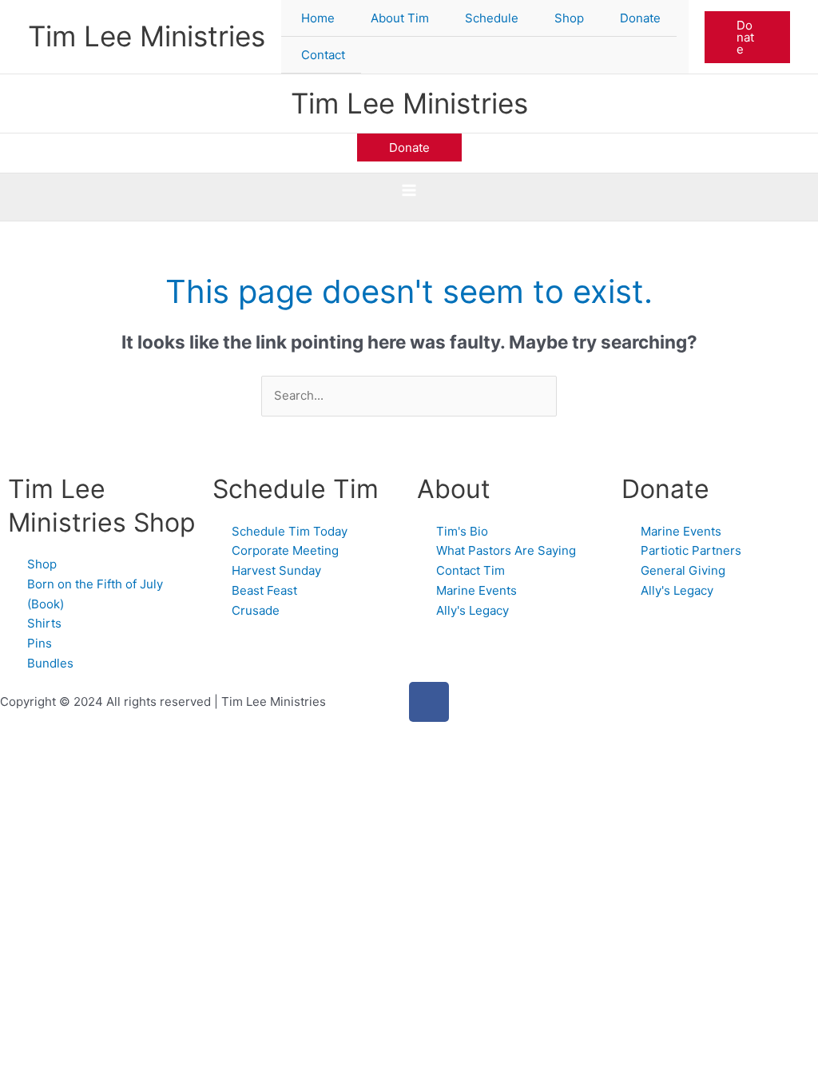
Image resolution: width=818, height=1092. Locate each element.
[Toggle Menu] (423, 18)
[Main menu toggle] (409, 190)
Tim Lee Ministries (146, 36)
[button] (747, 37)
